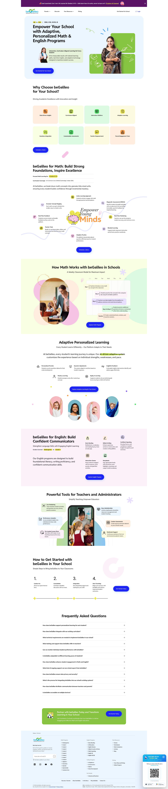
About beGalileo (76, 780)
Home (34, 733)
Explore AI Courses (112, 3)
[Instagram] (40, 764)
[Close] (145, 3)
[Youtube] (46, 764)
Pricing (80, 11)
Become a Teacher (66, 780)
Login (138, 11)
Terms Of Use (52, 786)
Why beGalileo (94, 780)
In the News (85, 780)
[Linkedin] (34, 764)
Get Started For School (123, 11)
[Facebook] (51, 764)
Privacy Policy (60, 786)
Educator (57, 11)
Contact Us (102, 780)
